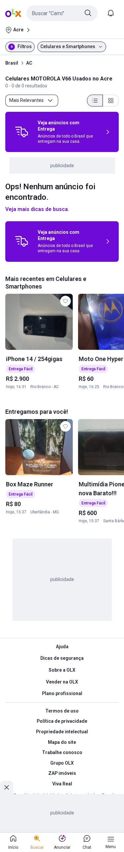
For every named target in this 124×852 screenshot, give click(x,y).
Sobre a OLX (62, 670)
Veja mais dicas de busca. (37, 209)
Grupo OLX (62, 763)
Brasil (11, 63)
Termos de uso (62, 711)
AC (29, 63)
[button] (62, 13)
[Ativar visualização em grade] (111, 100)
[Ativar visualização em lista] (95, 100)
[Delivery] (21, 132)
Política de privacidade (62, 721)
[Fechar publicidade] (6, 787)
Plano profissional (62, 693)
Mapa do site (62, 742)
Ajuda (62, 646)
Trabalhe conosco (62, 752)
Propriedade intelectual (62, 731)
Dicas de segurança (62, 658)
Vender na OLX (62, 682)
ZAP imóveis (62, 773)
